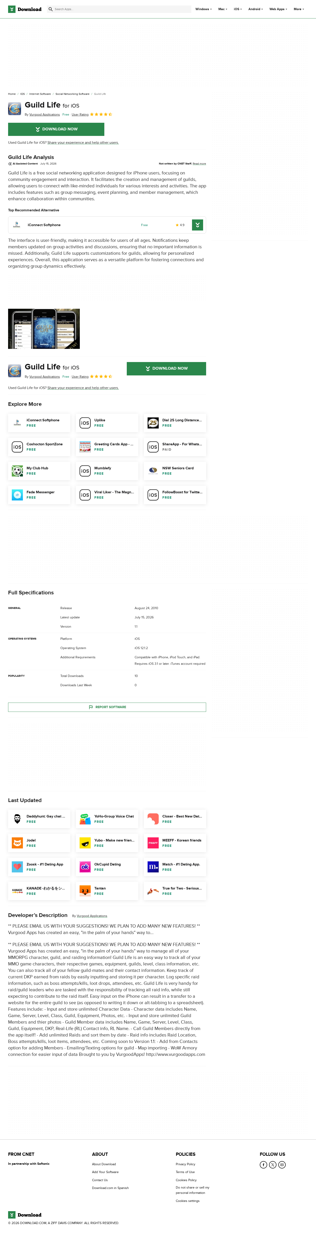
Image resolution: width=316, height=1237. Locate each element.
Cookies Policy (186, 1180)
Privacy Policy (185, 1164)
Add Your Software (105, 1172)
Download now (60, 129)
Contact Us (100, 1180)
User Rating (80, 115)
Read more (199, 163)
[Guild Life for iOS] (14, 108)
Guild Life (52, 105)
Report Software (111, 707)
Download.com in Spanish (110, 1188)
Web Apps (277, 9)
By (42, 115)
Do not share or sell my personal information (192, 1190)
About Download (104, 1164)
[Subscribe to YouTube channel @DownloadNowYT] (282, 1164)
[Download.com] (24, 9)
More (297, 9)
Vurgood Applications (92, 916)
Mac (221, 9)
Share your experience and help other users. (83, 142)
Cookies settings (188, 1201)
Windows (202, 9)
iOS (236, 9)
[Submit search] (50, 9)
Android (254, 9)
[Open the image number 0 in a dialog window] (44, 329)
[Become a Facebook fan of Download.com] (263, 1164)
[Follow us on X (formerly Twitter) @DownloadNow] (272, 1164)
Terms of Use (185, 1172)
